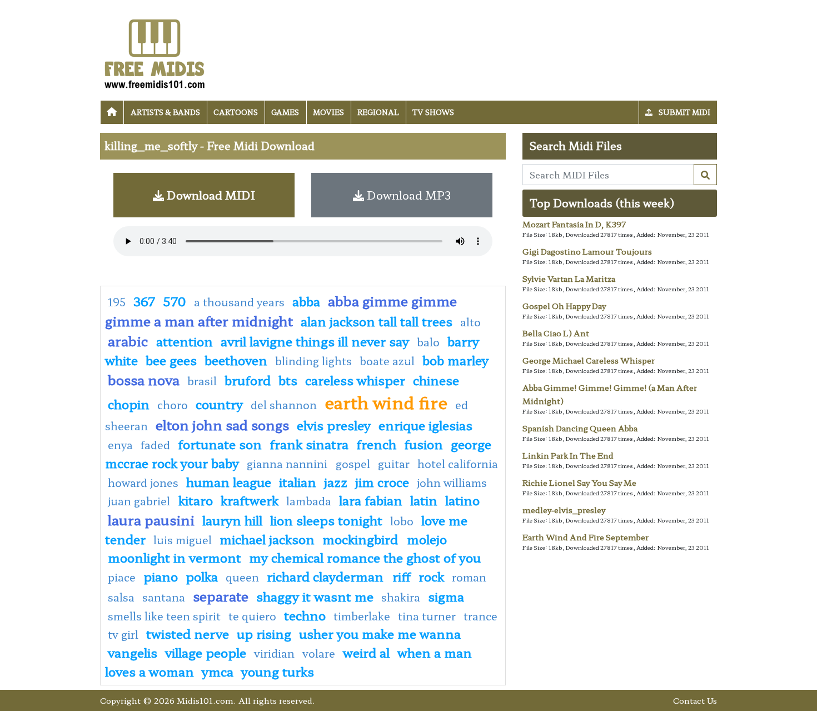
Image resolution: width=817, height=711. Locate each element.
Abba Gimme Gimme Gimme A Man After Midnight (281, 310)
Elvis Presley (334, 425)
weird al (366, 652)
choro (172, 404)
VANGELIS (132, 652)
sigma (446, 596)
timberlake (361, 616)
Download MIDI (209, 195)
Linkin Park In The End (568, 455)
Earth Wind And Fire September (585, 537)
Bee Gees (171, 360)
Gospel (353, 463)
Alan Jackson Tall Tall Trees (376, 321)
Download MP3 (407, 195)
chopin (129, 403)
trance (480, 616)
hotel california (457, 463)
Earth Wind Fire (386, 402)
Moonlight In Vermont (174, 557)
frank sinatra (309, 444)
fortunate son (220, 444)
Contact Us (695, 700)
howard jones (143, 482)
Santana (163, 597)
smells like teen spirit (164, 616)
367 (144, 301)
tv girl (123, 634)
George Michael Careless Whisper (588, 360)
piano (160, 576)
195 (117, 302)
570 (174, 301)
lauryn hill (232, 520)
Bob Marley (455, 360)
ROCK (431, 576)
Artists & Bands (165, 112)
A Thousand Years (239, 302)
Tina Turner (427, 616)
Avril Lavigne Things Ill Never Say (315, 341)
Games (285, 112)
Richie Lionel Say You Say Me (579, 482)
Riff (401, 576)
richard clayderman (327, 576)
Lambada (308, 501)
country (219, 403)
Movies (328, 112)
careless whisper (355, 380)
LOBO (402, 521)
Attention (184, 341)
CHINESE (436, 380)
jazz (335, 481)
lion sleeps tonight (326, 520)
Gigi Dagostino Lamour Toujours (587, 251)
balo (428, 342)
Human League (228, 481)
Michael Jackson (267, 539)
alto (470, 322)
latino (462, 500)
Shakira (400, 597)
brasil (202, 381)
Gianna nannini (288, 463)
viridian (274, 653)
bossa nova (144, 379)
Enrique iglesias (425, 425)
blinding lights (313, 361)
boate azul (387, 361)
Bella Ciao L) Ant (555, 333)
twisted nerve (187, 633)
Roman (469, 577)
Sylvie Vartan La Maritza (568, 278)
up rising (264, 633)
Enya (120, 445)
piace (122, 577)
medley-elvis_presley (563, 509)
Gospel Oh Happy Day (564, 305)
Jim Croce (382, 481)
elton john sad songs (222, 424)
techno (305, 615)
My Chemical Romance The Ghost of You (365, 557)
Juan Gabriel (140, 501)
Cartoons (235, 112)
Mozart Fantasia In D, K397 (574, 224)
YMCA (217, 671)
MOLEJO (427, 539)
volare (318, 653)
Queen (242, 577)
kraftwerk (249, 500)
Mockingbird (361, 539)
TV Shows (433, 112)
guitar (394, 463)
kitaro (195, 500)
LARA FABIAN (370, 500)
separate (220, 595)
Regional (378, 112)
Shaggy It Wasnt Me (314, 596)
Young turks (277, 671)
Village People (205, 652)
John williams (452, 482)
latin (423, 500)
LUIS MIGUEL (182, 540)
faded (155, 445)
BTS (287, 380)
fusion (423, 444)
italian (297, 481)
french (376, 444)
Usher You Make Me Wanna (380, 633)
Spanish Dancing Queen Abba (579, 428)
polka (202, 576)
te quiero (252, 616)
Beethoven (236, 360)
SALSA (121, 597)
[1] (705, 174)
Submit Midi (683, 112)
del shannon (284, 404)
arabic (128, 340)
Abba (306, 301)
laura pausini (151, 519)
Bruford (248, 380)
